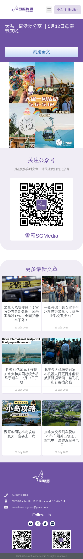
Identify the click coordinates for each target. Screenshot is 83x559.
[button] (49, 10)
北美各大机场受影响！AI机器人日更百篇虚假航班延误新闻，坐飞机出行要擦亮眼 (61, 376)
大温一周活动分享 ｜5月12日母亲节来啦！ (39, 28)
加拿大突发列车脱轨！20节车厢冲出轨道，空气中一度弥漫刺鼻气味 (61, 438)
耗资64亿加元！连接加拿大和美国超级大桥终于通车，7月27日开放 (21, 376)
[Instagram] (38, 523)
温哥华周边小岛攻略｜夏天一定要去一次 (21, 434)
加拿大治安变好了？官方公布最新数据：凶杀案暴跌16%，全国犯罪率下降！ (21, 314)
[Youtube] (30, 523)
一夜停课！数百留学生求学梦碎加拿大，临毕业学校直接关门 (61, 312)
